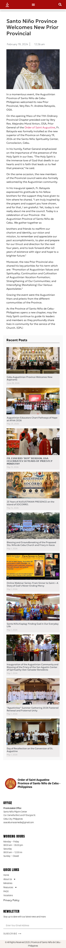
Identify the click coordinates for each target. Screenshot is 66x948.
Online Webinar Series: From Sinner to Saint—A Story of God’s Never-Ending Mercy (32, 584)
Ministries (7, 883)
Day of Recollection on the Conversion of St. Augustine (30, 750)
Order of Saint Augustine (40, 127)
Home (6, 875)
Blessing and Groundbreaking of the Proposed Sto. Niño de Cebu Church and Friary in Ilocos (31, 543)
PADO (6, 891)
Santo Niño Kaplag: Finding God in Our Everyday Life (32, 625)
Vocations (8, 895)
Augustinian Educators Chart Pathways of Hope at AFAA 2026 (32, 419)
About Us (7, 879)
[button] (33, 4)
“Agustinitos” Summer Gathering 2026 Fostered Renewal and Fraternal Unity (32, 709)
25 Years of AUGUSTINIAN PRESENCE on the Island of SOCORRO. (30, 503)
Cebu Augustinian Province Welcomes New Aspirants (29, 378)
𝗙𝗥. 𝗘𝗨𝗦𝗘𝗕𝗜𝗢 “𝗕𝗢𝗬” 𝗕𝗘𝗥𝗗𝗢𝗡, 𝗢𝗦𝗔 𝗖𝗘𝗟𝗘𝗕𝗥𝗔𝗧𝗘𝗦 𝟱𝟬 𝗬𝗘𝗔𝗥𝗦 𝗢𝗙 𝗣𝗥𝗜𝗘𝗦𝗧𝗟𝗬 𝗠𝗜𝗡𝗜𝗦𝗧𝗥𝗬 (29, 461)
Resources (8, 887)
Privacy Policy (11, 900)
